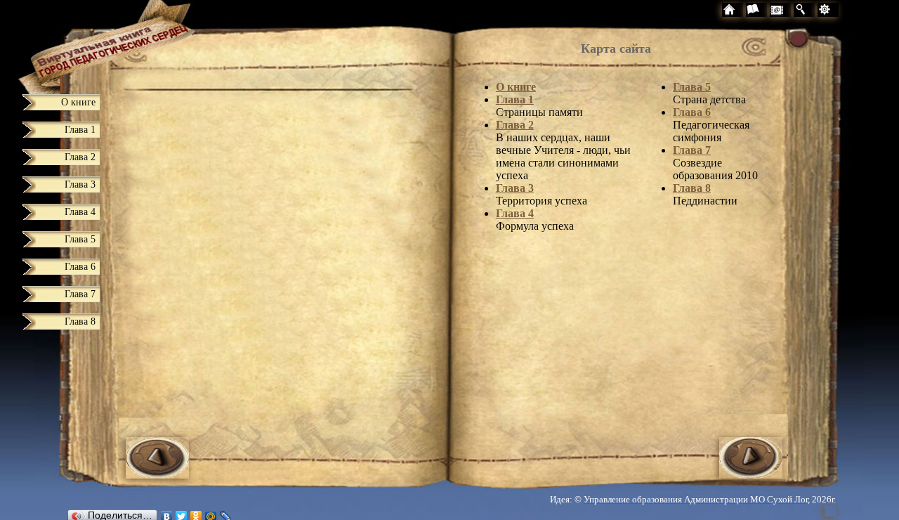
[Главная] (81, 44)
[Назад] (157, 475)
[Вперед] (750, 475)
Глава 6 (692, 112)
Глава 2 (515, 125)
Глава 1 (515, 99)
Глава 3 (515, 188)
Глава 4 (515, 213)
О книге (516, 87)
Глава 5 (692, 87)
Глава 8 (692, 188)
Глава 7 (692, 150)
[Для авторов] (854, 12)
